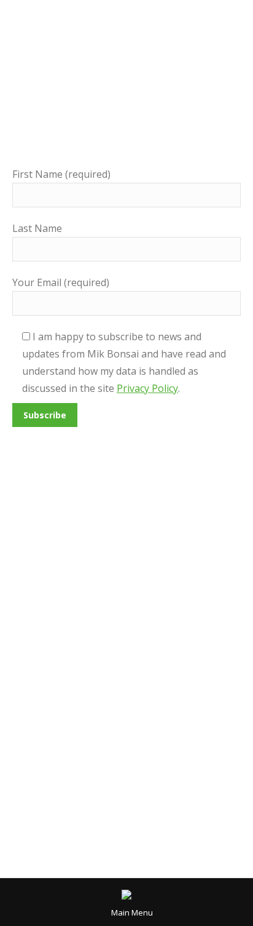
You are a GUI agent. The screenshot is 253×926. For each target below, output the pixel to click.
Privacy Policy (147, 388)
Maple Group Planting (92, 626)
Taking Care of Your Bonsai (78, 649)
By (163, 649)
